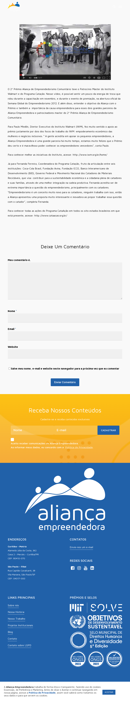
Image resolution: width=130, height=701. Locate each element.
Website (13, 346)
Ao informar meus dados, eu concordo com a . (52, 447)
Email (12, 329)
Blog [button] (10, 631)
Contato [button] (12, 638)
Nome (12, 311)
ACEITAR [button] (109, 692)
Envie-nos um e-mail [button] (81, 547)
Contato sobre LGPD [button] (19, 645)
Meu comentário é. (19, 260)
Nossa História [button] (16, 612)
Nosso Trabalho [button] (16, 618)
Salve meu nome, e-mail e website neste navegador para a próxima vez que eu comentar (65, 368)
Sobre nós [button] (13, 605)
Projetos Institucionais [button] (20, 625)
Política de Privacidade (79, 447)
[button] (120, 6)
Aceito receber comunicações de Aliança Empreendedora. (44, 443)
